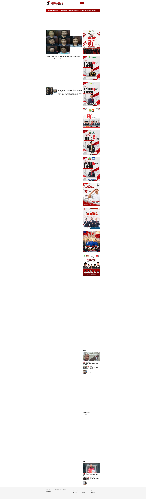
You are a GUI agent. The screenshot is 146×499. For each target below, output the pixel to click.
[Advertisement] (73, 21)
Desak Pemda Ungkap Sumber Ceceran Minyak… (90, 364)
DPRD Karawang (88, 420)
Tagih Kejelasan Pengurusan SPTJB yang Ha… (92, 368)
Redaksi (64, 489)
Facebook (76, 490)
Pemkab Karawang (88, 418)
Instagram (93, 490)
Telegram (93, 492)
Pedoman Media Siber (58, 489)
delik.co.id (87, 414)
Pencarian (81, 3)
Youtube (76, 492)
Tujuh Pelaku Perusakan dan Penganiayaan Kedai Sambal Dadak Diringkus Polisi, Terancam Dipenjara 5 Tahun (64, 57)
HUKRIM (59, 87)
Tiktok (84, 492)
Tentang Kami (48, 491)
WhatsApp (84, 490)
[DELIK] (55, 3)
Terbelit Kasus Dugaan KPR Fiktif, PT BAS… (92, 484)
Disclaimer (48, 489)
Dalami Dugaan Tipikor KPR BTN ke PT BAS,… (93, 479)
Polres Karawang (88, 422)
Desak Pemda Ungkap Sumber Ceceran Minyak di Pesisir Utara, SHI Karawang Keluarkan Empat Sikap (92, 10)
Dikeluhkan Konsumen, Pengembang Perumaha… (92, 372)
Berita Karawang (88, 416)
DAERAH (84, 362)
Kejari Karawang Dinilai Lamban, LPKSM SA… (90, 475)
